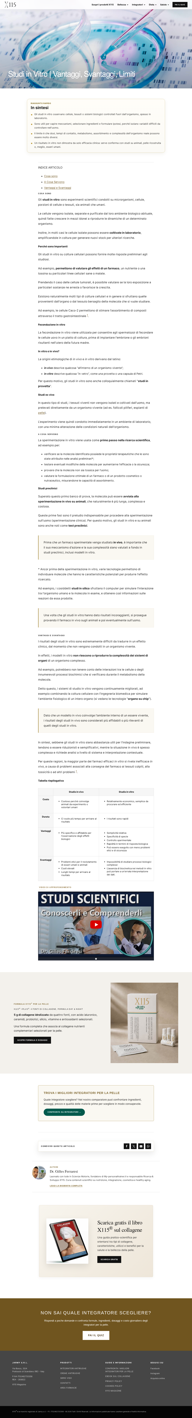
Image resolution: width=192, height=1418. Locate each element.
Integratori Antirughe (73, 1368)
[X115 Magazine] (10, 4)
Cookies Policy (113, 1386)
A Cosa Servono (54, 182)
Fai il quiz (180, 5)
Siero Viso (66, 1378)
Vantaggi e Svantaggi (57, 187)
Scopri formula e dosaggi (32, 1040)
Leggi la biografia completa (66, 1186)
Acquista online (157, 1378)
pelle (41, 413)
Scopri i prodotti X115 (103, 5)
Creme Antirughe (70, 1373)
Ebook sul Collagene (117, 1376)
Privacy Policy (113, 1381)
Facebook (155, 1368)
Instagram (155, 1373)
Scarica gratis (109, 1259)
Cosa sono (51, 176)
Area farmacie (68, 1388)
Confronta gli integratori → (64, 1112)
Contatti (65, 1383)
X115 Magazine (19, 1384)
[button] (96, 924)
